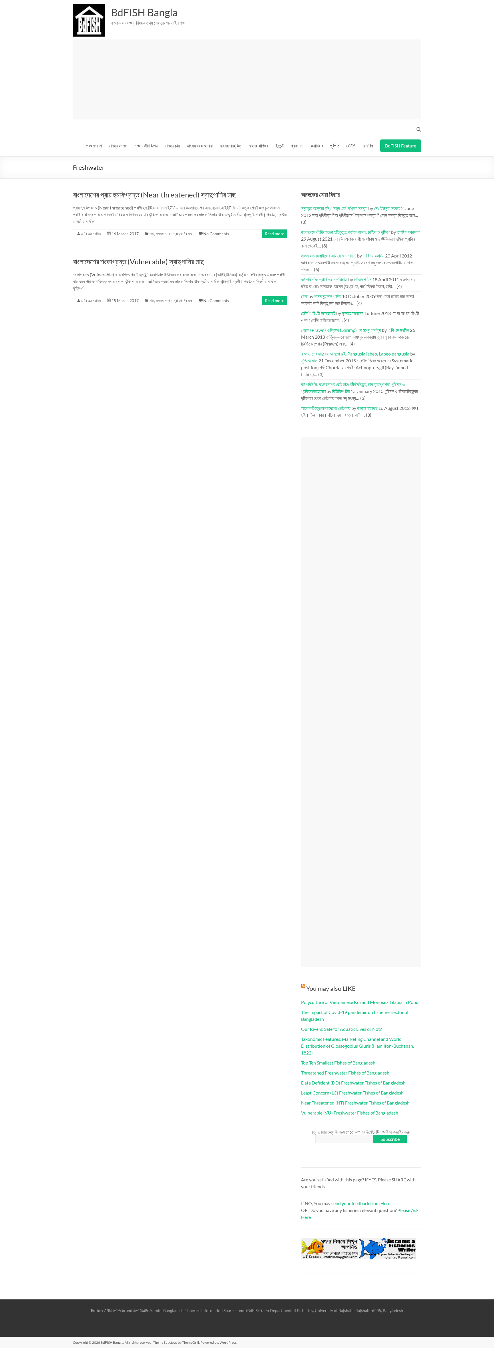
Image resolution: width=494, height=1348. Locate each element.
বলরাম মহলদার (367, 408)
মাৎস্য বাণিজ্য (258, 145)
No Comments (216, 233)
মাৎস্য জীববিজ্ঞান (146, 145)
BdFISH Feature (400, 145)
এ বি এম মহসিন (91, 233)
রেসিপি (351, 145)
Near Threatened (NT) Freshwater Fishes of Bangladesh (355, 1102)
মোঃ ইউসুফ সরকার (387, 208)
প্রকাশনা (297, 145)
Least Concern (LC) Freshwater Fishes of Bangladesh (352, 1092)
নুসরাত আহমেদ (352, 313)
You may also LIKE (331, 988)
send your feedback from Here (360, 1203)
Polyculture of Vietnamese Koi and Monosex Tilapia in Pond (360, 1002)
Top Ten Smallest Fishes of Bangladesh (338, 1062)
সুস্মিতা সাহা (309, 360)
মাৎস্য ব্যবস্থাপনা (200, 145)
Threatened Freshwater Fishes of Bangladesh (345, 1072)
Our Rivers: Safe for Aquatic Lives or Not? (341, 1029)
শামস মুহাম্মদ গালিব (327, 296)
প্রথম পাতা (94, 145)
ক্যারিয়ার (316, 145)
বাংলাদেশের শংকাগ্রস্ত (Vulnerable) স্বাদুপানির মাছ (138, 261)
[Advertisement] (249, 79)
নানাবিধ (368, 145)
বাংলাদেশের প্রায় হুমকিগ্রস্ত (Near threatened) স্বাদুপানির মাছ (154, 194)
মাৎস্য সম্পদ (118, 145)
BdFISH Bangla (144, 12)
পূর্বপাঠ (334, 145)
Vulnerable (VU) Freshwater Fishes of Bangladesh (349, 1112)
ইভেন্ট (280, 145)
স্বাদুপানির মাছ (182, 233)
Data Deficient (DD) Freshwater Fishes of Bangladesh (353, 1082)
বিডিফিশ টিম (362, 279)
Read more (274, 233)
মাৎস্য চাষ (172, 145)
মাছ (152, 233)
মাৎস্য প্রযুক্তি (231, 145)
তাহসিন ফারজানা (408, 232)
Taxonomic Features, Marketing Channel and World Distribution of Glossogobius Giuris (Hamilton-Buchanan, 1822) (357, 1045)
